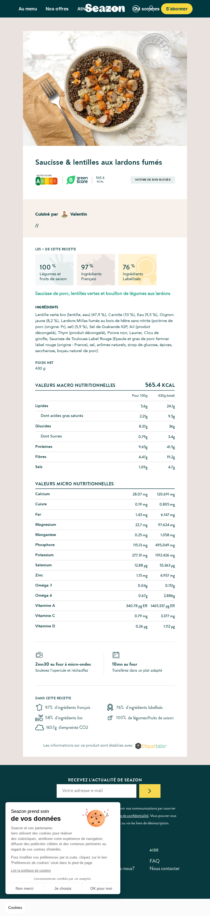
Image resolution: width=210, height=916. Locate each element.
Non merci (24, 888)
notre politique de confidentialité (124, 815)
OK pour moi (101, 888)
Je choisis (62, 888)
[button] (15, 908)
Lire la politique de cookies (31, 870)
